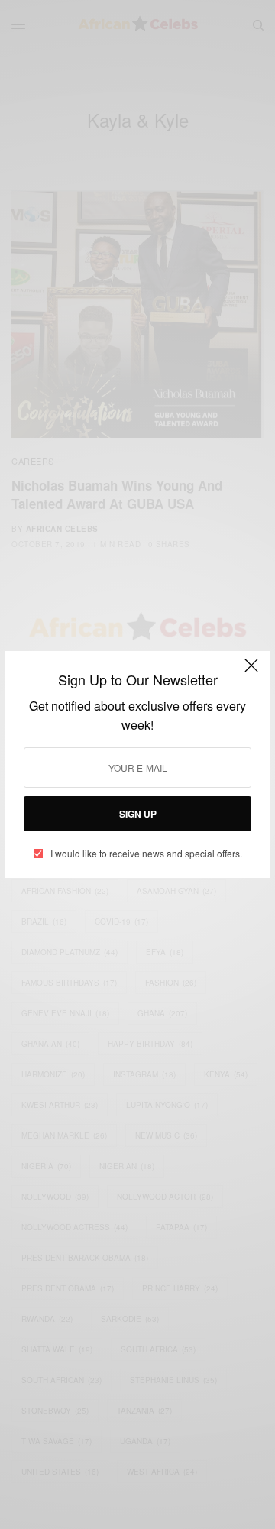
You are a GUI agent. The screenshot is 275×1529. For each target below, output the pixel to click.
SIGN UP (138, 814)
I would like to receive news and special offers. (146, 853)
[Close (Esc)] (251, 671)
